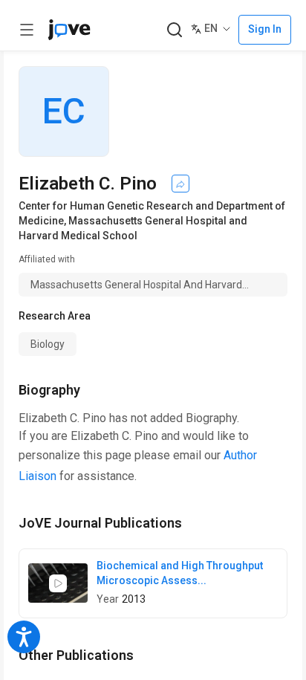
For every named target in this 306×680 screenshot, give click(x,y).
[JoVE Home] (69, 29)
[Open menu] (27, 30)
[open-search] (174, 30)
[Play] (58, 583)
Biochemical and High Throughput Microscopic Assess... (180, 573)
